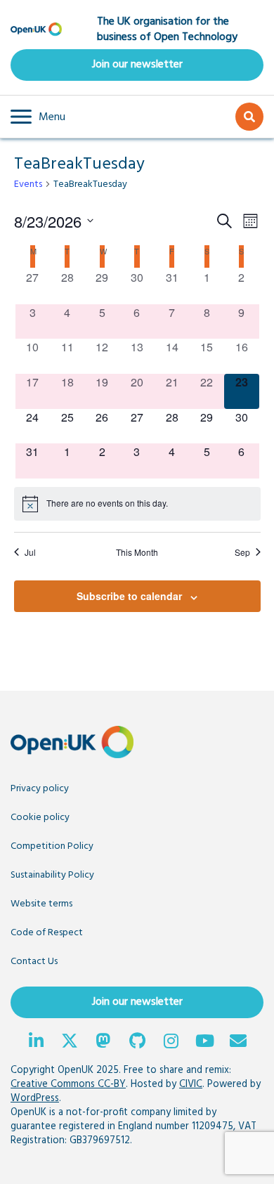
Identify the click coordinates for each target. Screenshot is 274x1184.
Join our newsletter (137, 65)
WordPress (35, 1099)
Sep (242, 552)
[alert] (137, 504)
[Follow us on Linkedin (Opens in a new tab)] (35, 1042)
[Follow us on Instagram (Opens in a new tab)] (170, 1042)
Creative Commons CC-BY (68, 1084)
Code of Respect (47, 933)
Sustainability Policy (52, 875)
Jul (30, 552)
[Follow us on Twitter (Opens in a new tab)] (69, 1042)
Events (28, 185)
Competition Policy (52, 846)
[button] (38, 117)
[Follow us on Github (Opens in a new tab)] (137, 1042)
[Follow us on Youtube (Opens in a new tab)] (204, 1042)
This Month (137, 552)
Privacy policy (40, 789)
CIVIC (190, 1084)
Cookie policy (40, 817)
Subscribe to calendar (129, 596)
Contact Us (34, 962)
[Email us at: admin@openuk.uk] (238, 1042)
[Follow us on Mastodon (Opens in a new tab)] (103, 1042)
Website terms (41, 904)
